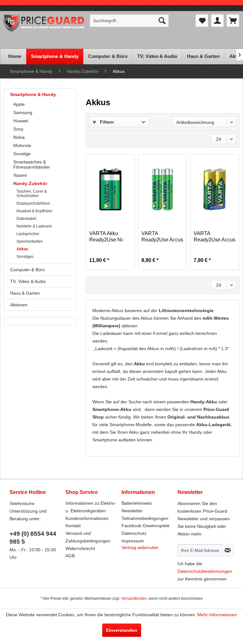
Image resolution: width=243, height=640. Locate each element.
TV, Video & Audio (28, 281)
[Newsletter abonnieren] (227, 550)
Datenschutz (134, 533)
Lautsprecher (27, 234)
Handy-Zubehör (30, 183)
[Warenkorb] (233, 20)
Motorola (22, 145)
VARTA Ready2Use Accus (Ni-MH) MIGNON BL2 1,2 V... (214, 237)
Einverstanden (121, 630)
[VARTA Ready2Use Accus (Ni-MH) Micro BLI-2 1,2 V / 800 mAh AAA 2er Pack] (162, 189)
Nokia (19, 137)
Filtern (106, 122)
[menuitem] (129, 20)
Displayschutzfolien (33, 203)
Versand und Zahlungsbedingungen (87, 537)
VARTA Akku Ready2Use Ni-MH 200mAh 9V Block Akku (107, 237)
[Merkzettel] (202, 20)
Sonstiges (25, 256)
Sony (18, 128)
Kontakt (73, 525)
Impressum (133, 540)
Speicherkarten (29, 241)
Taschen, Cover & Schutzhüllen (31, 193)
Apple (19, 104)
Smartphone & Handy (33, 94)
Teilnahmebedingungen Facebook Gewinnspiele (146, 522)
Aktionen (19, 304)
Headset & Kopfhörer (34, 211)
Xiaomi (20, 175)
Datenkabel (26, 218)
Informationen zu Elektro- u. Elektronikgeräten (90, 507)
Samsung (22, 112)
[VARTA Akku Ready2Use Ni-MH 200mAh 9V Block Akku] (110, 189)
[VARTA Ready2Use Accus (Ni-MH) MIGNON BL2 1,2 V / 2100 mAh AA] (215, 189)
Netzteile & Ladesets (34, 226)
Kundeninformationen (87, 518)
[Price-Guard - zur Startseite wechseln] (44, 29)
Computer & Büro (27, 269)
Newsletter (132, 510)
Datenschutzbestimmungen (205, 571)
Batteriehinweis (137, 503)
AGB (70, 555)
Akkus (22, 249)
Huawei (20, 120)
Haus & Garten (25, 293)
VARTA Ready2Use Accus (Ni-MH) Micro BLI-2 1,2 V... (162, 237)
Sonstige (22, 153)
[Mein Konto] (217, 20)
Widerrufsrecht (80, 548)
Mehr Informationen (217, 614)
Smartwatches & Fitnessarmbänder (31, 164)
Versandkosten (134, 598)
